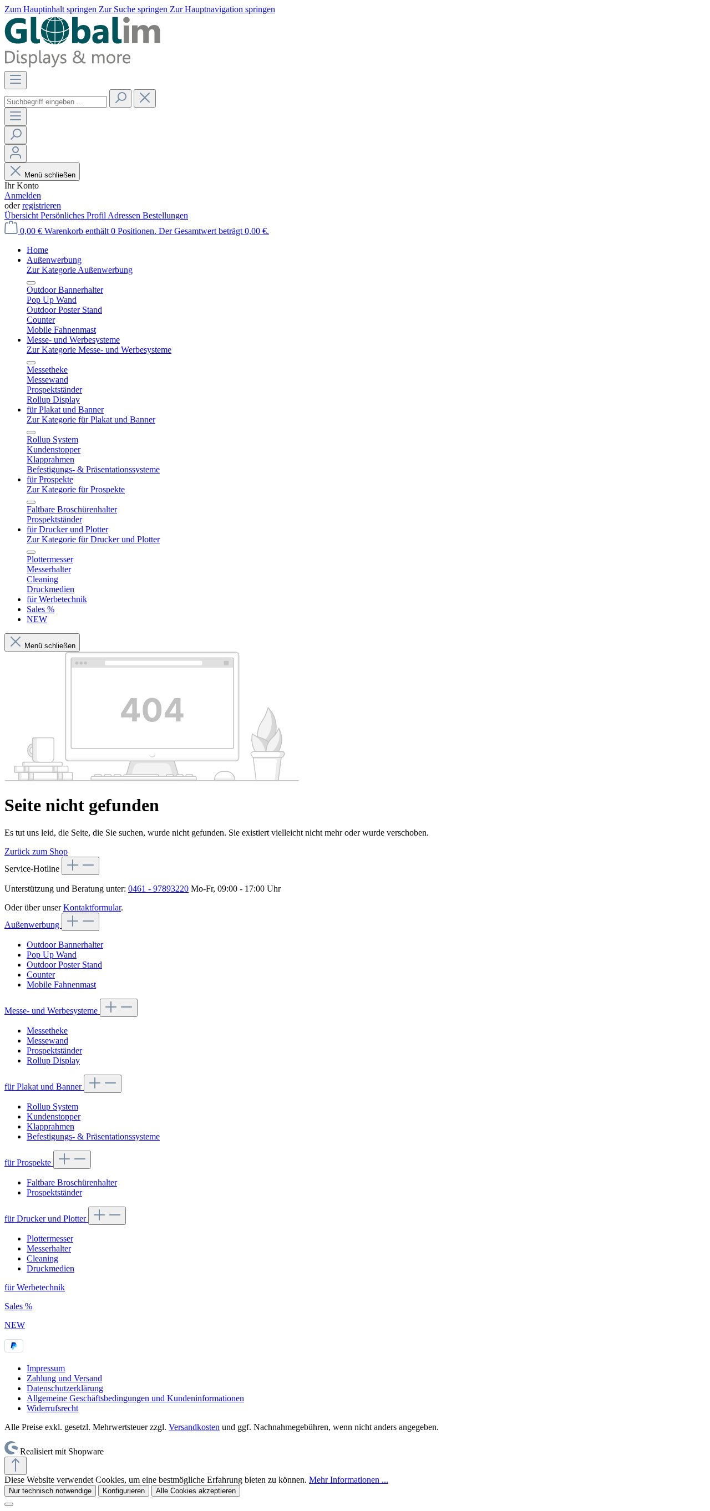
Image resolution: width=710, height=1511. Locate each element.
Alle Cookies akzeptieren (196, 1491)
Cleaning (42, 1258)
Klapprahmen (50, 1126)
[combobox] (55, 102)
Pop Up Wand (52, 954)
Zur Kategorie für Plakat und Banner (91, 419)
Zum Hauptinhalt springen (51, 9)
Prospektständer (54, 1050)
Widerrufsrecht (52, 1408)
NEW (14, 1325)
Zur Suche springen (134, 9)
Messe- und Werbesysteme (52, 1010)
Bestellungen (165, 215)
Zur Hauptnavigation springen (222, 9)
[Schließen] (8, 1504)
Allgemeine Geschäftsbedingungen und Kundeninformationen (135, 1398)
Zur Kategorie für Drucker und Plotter (93, 539)
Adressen (125, 215)
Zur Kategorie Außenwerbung (80, 269)
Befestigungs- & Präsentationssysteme (93, 1136)
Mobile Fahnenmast (61, 984)
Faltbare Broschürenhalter (72, 1182)
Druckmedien (50, 1268)
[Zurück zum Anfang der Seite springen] (15, 1466)
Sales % (18, 1306)
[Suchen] (120, 98)
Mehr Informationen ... (348, 1479)
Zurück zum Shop (36, 851)
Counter (41, 974)
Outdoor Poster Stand (64, 964)
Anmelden (22, 195)
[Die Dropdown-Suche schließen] (145, 98)
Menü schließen (49, 175)
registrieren (41, 205)
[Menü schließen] (31, 282)
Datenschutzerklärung (65, 1388)
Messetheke (47, 1030)
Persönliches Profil (74, 215)
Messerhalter (49, 1248)
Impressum (46, 1368)
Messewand (47, 1040)
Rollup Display (53, 1060)
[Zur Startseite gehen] (84, 65)
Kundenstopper (53, 1116)
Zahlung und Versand (64, 1378)
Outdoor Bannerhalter (65, 944)
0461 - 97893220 (158, 888)
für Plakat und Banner (44, 1086)
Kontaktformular (92, 907)
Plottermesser (50, 1238)
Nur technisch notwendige (50, 1491)
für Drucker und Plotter (46, 1218)
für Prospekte (28, 1162)
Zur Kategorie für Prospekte (76, 489)
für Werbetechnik (34, 1287)
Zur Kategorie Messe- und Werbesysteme (99, 349)
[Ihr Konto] (15, 153)
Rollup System (52, 1106)
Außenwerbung (33, 924)
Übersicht (22, 215)
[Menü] (15, 80)
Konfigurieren (124, 1491)
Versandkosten (194, 1427)
